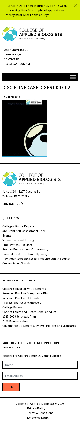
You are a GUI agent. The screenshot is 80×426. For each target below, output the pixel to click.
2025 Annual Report (17, 50)
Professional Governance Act (21, 302)
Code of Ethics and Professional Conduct (29, 312)
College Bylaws (12, 307)
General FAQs (12, 54)
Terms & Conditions (40, 413)
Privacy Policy (36, 408)
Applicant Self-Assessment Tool (23, 231)
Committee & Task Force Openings (25, 254)
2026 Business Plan (15, 321)
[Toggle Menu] (73, 77)
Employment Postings (17, 245)
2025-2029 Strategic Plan (19, 316)
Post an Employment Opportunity (25, 249)
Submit (11, 387)
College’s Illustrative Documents (24, 289)
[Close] (75, 5)
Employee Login (38, 417)
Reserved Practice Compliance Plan (25, 293)
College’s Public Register (19, 226)
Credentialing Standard (17, 263)
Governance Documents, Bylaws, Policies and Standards (39, 326)
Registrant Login (15, 64)
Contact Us (11, 59)
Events (6, 235)
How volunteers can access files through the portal (36, 258)
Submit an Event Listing (18, 240)
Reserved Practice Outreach (20, 298)
